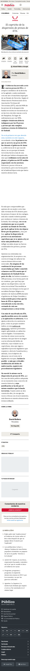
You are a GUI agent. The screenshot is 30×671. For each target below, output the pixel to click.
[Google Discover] (7, 630)
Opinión (10, 9)
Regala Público (8, 616)
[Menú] (2, 5)
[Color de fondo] (26, 59)
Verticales (4, 644)
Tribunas (22, 13)
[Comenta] (10, 59)
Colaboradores (6, 649)
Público (8, 602)
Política (3, 9)
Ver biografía (15, 426)
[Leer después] (15, 59)
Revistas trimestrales (8, 647)
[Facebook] (11, 630)
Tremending (17, 9)
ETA (3, 446)
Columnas (5, 13)
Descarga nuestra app (8, 659)
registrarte (19, 520)
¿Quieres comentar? (15, 510)
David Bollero (20, 73)
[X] (15, 630)
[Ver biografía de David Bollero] (15, 413)
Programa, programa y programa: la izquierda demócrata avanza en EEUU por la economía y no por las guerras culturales (15, 575)
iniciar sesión (11, 520)
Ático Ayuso (12, 1)
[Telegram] (7, 634)
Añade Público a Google (20, 66)
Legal (3, 652)
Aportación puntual (9, 614)
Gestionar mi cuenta (9, 609)
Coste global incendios (20, 1)
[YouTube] (27, 630)
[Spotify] (11, 634)
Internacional (26, 9)
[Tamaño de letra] (21, 59)
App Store (23, 664)
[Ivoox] (19, 634)
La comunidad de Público (12, 618)
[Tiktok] (3, 634)
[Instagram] (23, 630)
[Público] (12, 5)
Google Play (9, 664)
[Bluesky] (19, 630)
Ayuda (5, 621)
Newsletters (7, 611)
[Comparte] (4, 59)
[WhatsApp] (15, 634)
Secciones (4, 641)
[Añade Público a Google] (3, 630)
